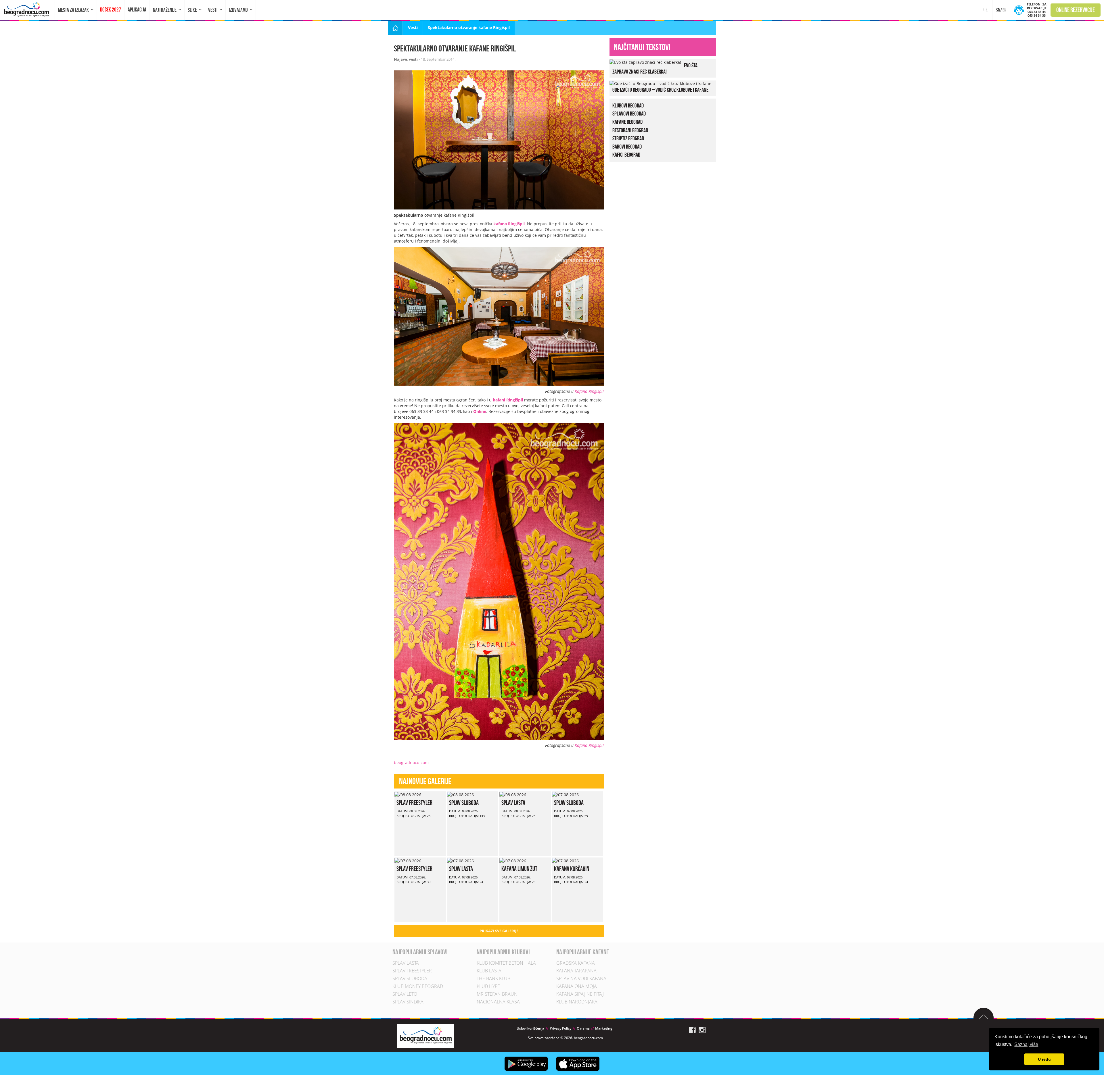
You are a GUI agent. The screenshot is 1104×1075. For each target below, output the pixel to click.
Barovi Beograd (627, 146)
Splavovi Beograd (629, 113)
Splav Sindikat (408, 1002)
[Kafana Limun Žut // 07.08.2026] (512, 860)
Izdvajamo (238, 10)
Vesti (213, 10)
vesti (413, 59)
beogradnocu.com (411, 762)
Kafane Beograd (627, 122)
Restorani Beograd (630, 130)
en (1004, 9)
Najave (400, 59)
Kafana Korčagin (571, 868)
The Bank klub (493, 978)
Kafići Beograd (626, 154)
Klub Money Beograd (417, 986)
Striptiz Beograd (628, 138)
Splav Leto (404, 994)
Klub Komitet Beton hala (506, 963)
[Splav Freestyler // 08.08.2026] (407, 794)
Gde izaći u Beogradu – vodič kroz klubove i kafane (660, 89)
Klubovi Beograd (628, 105)
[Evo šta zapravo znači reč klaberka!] (645, 62)
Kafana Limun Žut (519, 868)
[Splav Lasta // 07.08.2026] (460, 860)
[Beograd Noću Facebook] (692, 1029)
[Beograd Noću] (425, 1035)
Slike (192, 10)
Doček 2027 (110, 10)
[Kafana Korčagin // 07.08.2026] (565, 860)
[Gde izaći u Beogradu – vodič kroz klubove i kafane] (660, 83)
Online (479, 411)
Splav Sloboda (464, 802)
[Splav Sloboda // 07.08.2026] (565, 794)
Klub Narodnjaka (576, 1002)
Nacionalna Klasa (498, 1002)
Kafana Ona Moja (576, 986)
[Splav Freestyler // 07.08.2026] (407, 860)
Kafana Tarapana (576, 971)
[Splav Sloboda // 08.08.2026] (460, 794)
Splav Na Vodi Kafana (581, 978)
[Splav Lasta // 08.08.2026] (512, 794)
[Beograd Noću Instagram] (702, 1029)
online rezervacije (1075, 9)
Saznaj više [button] (1026, 1044)
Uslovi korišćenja (530, 1028)
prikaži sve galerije (499, 930)
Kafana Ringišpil (589, 391)
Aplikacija (137, 10)
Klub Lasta (489, 971)
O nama (583, 1028)
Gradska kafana (575, 963)
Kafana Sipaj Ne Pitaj (580, 994)
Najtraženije (165, 10)
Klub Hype (488, 986)
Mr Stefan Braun (497, 994)
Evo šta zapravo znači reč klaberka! (654, 68)
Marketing (603, 1028)
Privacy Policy (560, 1028)
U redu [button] (1044, 1059)
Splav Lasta (513, 802)
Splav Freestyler (414, 802)
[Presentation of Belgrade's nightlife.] (27, 9)
